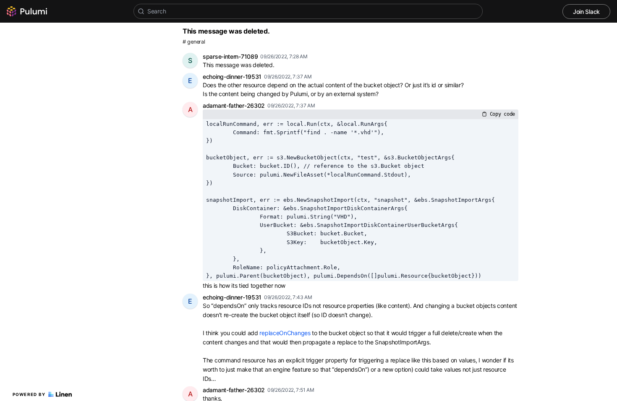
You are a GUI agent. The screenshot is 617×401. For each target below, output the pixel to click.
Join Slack (586, 11)
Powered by (29, 394)
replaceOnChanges (284, 332)
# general (194, 42)
